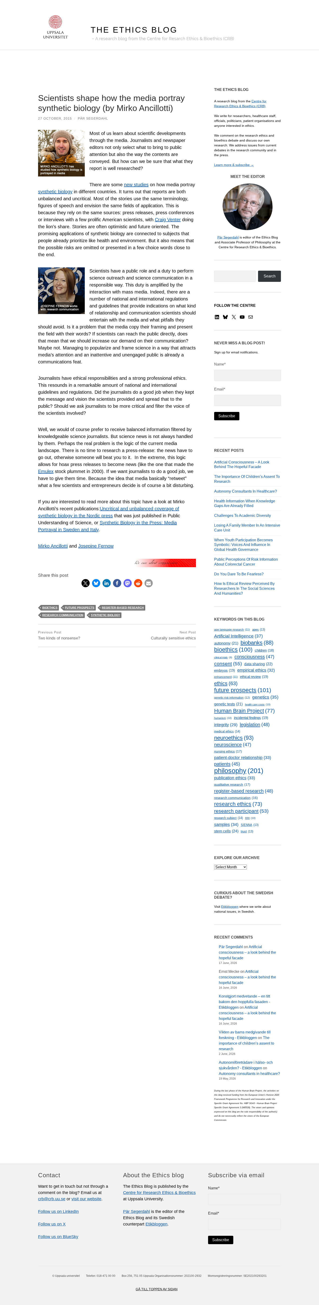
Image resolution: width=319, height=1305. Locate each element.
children (264, 650)
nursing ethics (228, 751)
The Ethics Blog (134, 29)
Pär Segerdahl (93, 118)
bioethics (49, 607)
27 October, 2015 (55, 118)
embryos (224, 670)
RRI (250, 818)
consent (228, 663)
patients (227, 763)
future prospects (79, 607)
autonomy (226, 643)
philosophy (238, 770)
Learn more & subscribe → (234, 165)
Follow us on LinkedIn (58, 1211)
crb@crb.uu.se (51, 1199)
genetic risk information (232, 697)
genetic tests (228, 704)
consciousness (254, 656)
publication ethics (234, 778)
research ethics (238, 804)
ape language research (232, 629)
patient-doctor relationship (242, 757)
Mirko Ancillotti (53, 546)
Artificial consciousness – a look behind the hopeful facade (247, 952)
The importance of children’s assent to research (246, 1043)
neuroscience (232, 744)
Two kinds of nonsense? (59, 635)
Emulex (45, 471)
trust (247, 831)
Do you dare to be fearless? (239, 574)
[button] (86, 583)
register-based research (123, 607)
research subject (228, 818)
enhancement (226, 677)
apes (258, 629)
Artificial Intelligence (238, 636)
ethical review (254, 677)
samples (226, 824)
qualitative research (232, 784)
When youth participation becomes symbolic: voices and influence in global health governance (243, 545)
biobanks (257, 642)
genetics (265, 697)
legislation (255, 724)
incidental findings (251, 718)
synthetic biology (55, 191)
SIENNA (250, 825)
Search (270, 276)
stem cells (226, 831)
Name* (220, 364)
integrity (225, 724)
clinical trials (223, 657)
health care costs (257, 704)
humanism (223, 718)
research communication (62, 615)
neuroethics (234, 738)
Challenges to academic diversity (242, 516)
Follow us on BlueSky (58, 1236)
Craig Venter (168, 219)
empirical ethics (256, 670)
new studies (136, 184)
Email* (219, 389)
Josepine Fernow (95, 546)
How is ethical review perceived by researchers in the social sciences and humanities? (244, 588)
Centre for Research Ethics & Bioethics (159, 1192)
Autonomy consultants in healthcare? (245, 491)
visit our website (86, 1199)
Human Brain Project (244, 711)
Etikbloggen (229, 906)
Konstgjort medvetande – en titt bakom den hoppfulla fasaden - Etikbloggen (244, 1001)
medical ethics (227, 731)
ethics (225, 683)
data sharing (258, 664)
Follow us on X (52, 1224)
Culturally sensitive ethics (173, 635)
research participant (241, 811)
